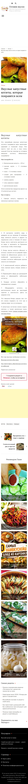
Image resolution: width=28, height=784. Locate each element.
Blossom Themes (13, 777)
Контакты (6, 762)
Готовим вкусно (16, 6)
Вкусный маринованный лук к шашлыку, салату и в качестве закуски (14, 674)
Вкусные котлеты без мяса (10, 360)
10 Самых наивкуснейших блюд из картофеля (14, 565)
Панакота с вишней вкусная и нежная (12, 748)
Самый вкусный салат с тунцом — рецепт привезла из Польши (13, 743)
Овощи (3, 85)
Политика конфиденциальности (13, 765)
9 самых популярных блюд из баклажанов (14, 635)
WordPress (12, 779)
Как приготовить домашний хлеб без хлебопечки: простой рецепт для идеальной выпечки (15, 706)
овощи (17, 424)
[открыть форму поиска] (15, 3)
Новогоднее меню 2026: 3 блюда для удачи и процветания (15, 695)
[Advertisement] (14, 32)
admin (2, 100)
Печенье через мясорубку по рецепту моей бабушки (12, 713)
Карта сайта (7, 759)
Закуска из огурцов (14, 498)
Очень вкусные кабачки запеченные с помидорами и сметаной (14, 596)
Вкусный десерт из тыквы (8, 738)
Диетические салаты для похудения (14, 527)
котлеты (9, 424)
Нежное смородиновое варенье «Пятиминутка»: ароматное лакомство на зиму (13, 689)
